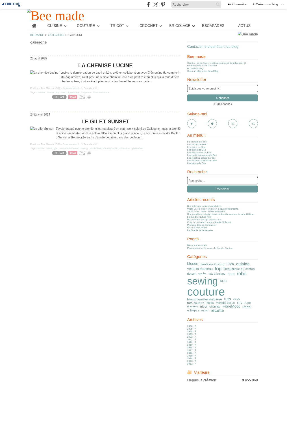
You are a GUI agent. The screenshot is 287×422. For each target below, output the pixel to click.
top (218, 268)
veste (236, 299)
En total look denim (197, 227)
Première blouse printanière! (201, 225)
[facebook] (148, 4)
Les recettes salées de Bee (201, 158)
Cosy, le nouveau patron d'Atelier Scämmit (209, 222)
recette (217, 310)
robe (241, 273)
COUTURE (86, 26)
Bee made (37, 35)
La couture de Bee (197, 141)
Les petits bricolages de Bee (202, 155)
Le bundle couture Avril (199, 217)
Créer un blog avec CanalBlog (202, 71)
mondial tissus (225, 303)
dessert (191, 273)
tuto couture (195, 302)
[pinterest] (163, 4)
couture (206, 291)
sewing (202, 281)
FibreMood (231, 306)
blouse (192, 264)
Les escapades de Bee (199, 152)
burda (210, 303)
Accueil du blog (195, 68)
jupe (248, 302)
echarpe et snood (198, 310)
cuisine (243, 264)
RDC (223, 281)
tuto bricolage (217, 273)
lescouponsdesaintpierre (204, 299)
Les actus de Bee (196, 147)
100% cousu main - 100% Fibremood (206, 211)
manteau (192, 306)
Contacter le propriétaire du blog (212, 46)
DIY (240, 303)
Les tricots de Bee (196, 163)
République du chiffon (239, 268)
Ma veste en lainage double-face (204, 219)
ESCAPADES (213, 26)
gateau (247, 306)
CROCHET (148, 26)
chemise (214, 306)
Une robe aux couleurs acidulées (204, 206)
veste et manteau (200, 268)
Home (34, 24)
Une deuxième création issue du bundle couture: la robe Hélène (220, 214)
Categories (56, 35)
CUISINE (54, 26)
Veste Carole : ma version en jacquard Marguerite (212, 209)
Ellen (230, 264)
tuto (227, 299)
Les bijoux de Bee (196, 150)
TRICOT (117, 26)
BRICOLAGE (179, 26)
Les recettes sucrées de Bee (202, 160)
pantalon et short (212, 264)
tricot (203, 306)
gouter (202, 273)
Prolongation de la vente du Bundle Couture (210, 248)
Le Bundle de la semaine (200, 230)
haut (231, 274)
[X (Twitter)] (156, 4)
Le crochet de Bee (197, 144)
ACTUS (244, 26)
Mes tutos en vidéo (197, 245)
